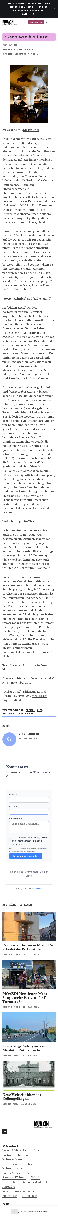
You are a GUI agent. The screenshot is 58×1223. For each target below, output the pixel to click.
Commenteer (36, 888)
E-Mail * (13, 806)
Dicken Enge (31, 129)
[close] (54, 8)
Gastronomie (9, 713)
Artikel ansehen (28, 738)
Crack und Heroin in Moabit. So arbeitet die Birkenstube (28, 947)
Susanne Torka (10, 1055)
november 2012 (21, 682)
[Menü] (54, 22)
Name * (13, 794)
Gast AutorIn (9, 45)
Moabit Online (27, 713)
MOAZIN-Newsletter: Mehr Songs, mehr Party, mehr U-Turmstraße (25, 997)
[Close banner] (14, 1211)
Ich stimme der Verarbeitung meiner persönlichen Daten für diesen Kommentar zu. (29, 841)
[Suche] (47, 22)
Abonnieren (36, 22)
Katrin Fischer (11, 954)
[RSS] (4, 1131)
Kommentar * (15, 818)
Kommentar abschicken (25, 856)
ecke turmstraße (42, 678)
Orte (39, 710)
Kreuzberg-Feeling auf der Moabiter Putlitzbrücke (24, 1048)
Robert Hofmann (11, 1007)
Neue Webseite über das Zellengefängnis (21, 1097)
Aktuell (30, 710)
